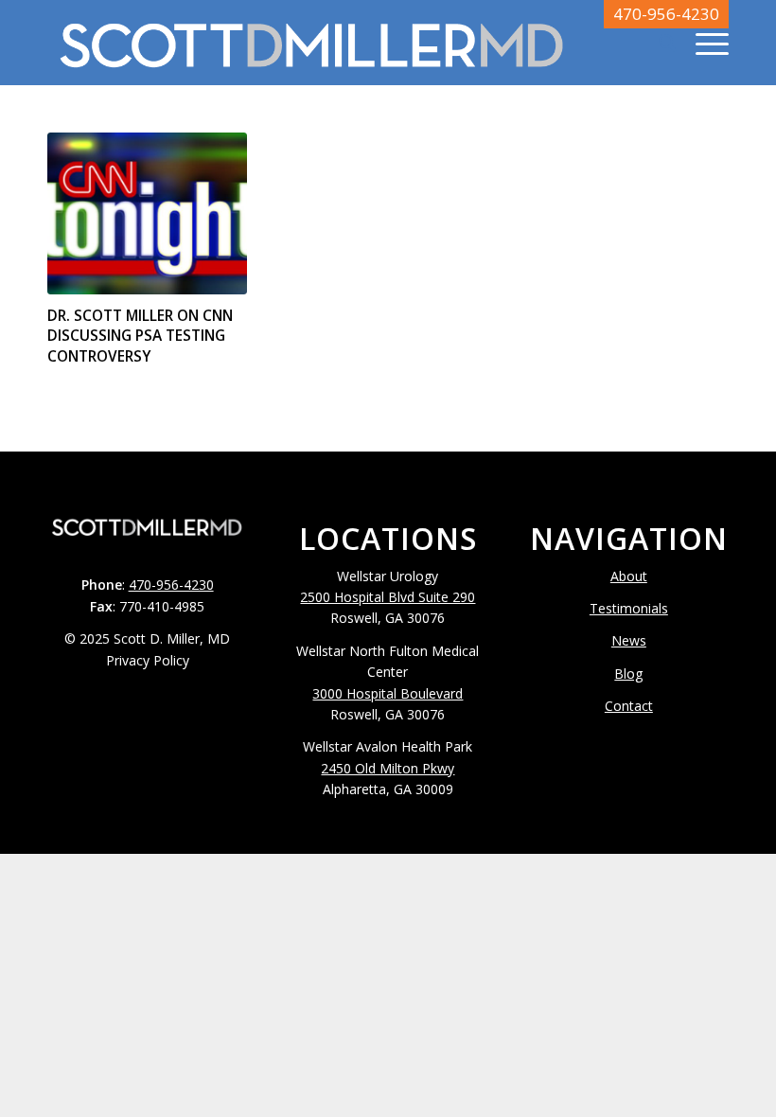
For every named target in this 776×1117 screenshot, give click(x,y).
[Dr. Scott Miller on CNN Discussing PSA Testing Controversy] (147, 213)
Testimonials (629, 608)
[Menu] (703, 42)
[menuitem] (658, 42)
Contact (629, 706)
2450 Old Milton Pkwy (387, 768)
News (628, 640)
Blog (628, 674)
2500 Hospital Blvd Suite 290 (387, 597)
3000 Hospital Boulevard (387, 693)
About (628, 576)
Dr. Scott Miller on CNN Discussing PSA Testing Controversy (140, 336)
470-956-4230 (666, 14)
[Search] (658, 42)
